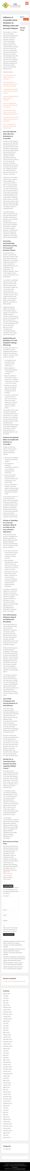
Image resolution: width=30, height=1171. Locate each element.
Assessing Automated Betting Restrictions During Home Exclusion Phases (10, 84)
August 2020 (6, 1133)
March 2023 (6, 1080)
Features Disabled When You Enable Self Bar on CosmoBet (10, 98)
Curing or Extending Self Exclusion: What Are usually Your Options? (10, 105)
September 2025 (7, 1019)
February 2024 (7, 1062)
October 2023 (7, 1071)
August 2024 (6, 1048)
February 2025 (7, 1035)
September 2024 (7, 1046)
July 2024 (5, 1051)
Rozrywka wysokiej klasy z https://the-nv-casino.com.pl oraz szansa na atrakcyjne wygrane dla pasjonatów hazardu (14, 958)
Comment (6, 896)
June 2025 (6, 1025)
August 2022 (6, 1087)
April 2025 (5, 1030)
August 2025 (6, 1021)
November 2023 (7, 1069)
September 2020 (7, 1130)
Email (5, 915)
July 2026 (5, 996)
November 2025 (7, 1014)
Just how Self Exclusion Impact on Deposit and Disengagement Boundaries (10, 112)
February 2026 (7, 1007)
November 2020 (7, 1126)
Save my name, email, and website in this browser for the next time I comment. (10, 929)
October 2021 (7, 1101)
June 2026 (6, 998)
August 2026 (6, 993)
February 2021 (7, 1119)
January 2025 (6, 1037)
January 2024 (6, 1064)
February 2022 (7, 1092)
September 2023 (7, 1073)
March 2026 (6, 1005)
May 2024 (5, 1055)
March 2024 (6, 1060)
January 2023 (6, 1085)
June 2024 (6, 1053)
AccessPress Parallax (19, 1168)
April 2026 (5, 1003)
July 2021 (5, 1108)
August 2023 (6, 1076)
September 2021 (7, 1103)
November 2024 (7, 1041)
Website (5, 920)
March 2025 (6, 1032)
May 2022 (5, 1089)
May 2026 (5, 1000)
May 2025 (5, 1028)
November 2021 (7, 1098)
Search (22, 17)
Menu (26, 3)
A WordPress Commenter (10, 981)
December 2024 (7, 1039)
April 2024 (5, 1057)
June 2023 (6, 1078)
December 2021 (7, 1096)
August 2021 (6, 1105)
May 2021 (5, 1112)
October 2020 (7, 1128)
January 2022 (6, 1094)
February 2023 (7, 1082)
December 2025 (7, 1012)
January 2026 (6, 1009)
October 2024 (7, 1044)
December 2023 (7, 1067)
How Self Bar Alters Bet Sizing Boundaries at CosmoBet (9, 77)
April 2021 (5, 1114)
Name (5, 910)
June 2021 (6, 1110)
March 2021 (6, 1117)
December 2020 (7, 1124)
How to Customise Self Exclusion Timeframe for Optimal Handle (9, 126)
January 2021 (6, 1121)
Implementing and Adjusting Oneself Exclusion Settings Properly (10, 91)
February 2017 (7, 1137)
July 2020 (5, 1135)
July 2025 (5, 1023)
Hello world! (22, 981)
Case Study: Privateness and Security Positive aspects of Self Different (10, 119)
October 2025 (7, 1016)
